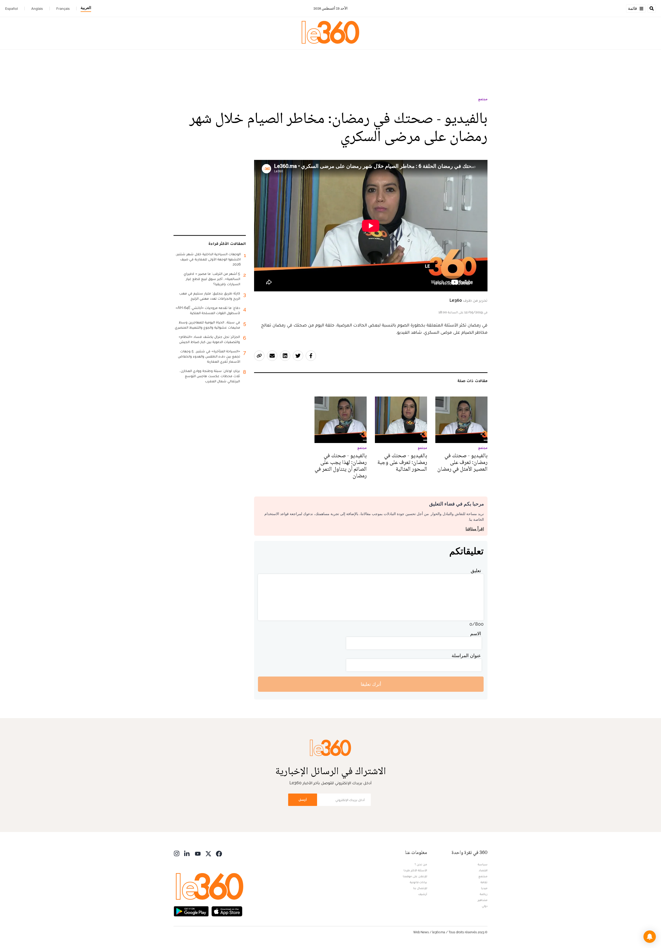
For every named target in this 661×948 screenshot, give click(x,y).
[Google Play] (191, 910)
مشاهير (482, 900)
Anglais (37, 8)
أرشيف (422, 894)
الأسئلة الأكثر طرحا (415, 870)
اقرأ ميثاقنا (475, 528)
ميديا (484, 888)
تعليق (476, 570)
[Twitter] (208, 853)
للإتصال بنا (420, 888)
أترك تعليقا (371, 684)
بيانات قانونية (418, 882)
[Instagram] (177, 853)
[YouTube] (198, 853)
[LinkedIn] (187, 853)
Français (63, 8)
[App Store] (226, 910)
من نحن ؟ (421, 864)
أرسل (302, 800)
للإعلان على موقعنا (415, 876)
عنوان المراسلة (466, 655)
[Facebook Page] (219, 853)
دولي (484, 906)
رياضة (483, 894)
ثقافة (484, 882)
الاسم (475, 633)
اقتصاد (483, 870)
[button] (649, 936)
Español (11, 8)
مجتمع (482, 99)
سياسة (482, 864)
